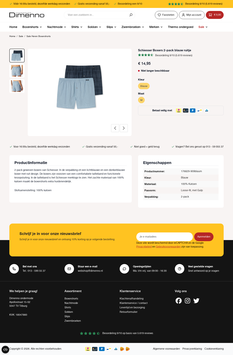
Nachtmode (71, 303)
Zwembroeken (73, 321)
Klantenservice (130, 291)
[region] (70, 92)
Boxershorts (71, 299)
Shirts (68, 308)
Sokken (69, 312)
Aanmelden (203, 237)
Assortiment (73, 291)
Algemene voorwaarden (166, 349)
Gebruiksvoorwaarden (168, 247)
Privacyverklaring (192, 349)
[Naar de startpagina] (26, 15)
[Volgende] (124, 128)
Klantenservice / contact (134, 303)
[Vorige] (115, 128)
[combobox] (95, 15)
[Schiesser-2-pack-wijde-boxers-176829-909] (79, 86)
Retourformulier (128, 312)
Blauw (145, 86)
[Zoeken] (131, 15)
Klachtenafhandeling (131, 299)
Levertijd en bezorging (132, 308)
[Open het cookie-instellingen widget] (5, 349)
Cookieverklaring (214, 349)
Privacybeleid (144, 247)
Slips (67, 316)
